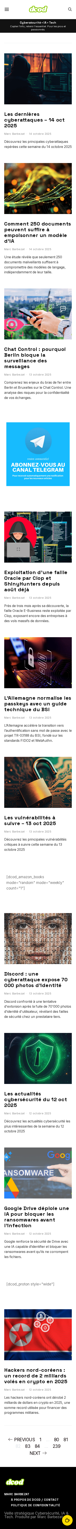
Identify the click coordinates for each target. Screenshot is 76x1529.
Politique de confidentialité (35, 1505)
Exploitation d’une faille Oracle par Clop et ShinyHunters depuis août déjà (36, 581)
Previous (24, 1439)
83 (27, 1446)
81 (66, 1439)
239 (56, 1446)
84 (37, 1446)
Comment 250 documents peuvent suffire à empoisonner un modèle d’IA (37, 232)
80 (56, 1439)
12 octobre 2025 (40, 1113)
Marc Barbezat (14, 133)
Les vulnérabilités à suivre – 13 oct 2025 (30, 820)
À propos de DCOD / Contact (35, 1500)
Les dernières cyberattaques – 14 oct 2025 (34, 120)
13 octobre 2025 (40, 374)
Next (35, 1453)
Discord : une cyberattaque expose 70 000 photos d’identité (36, 979)
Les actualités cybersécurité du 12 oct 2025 (35, 1099)
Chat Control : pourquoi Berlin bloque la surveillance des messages (35, 358)
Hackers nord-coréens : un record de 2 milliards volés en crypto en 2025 (36, 1376)
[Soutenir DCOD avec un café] (67, 1520)
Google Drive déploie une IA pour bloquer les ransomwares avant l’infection (36, 1217)
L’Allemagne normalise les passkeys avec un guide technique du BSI (37, 704)
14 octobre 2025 (40, 133)
